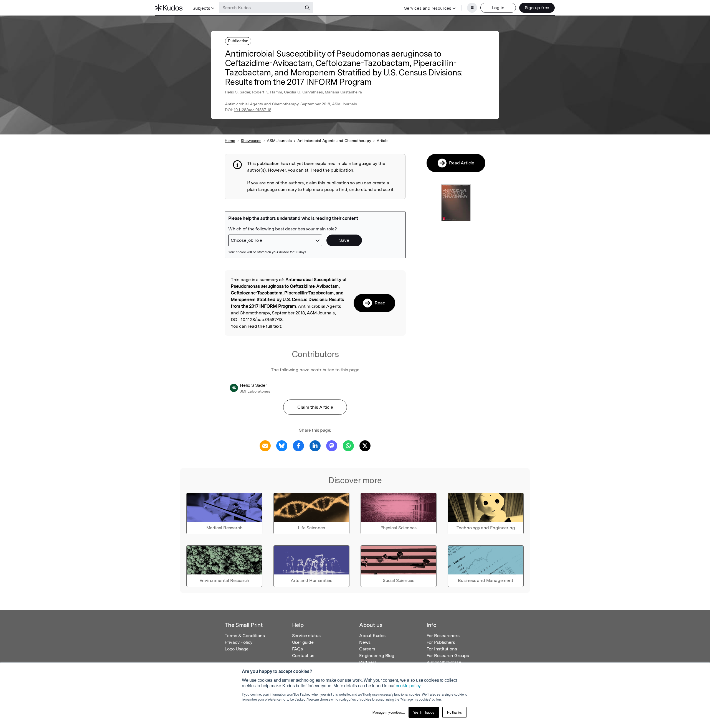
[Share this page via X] (365, 445)
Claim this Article (315, 407)
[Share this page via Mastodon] (332, 445)
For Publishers (441, 642)
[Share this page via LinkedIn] (315, 445)
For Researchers (443, 635)
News (365, 642)
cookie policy (408, 685)
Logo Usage (236, 649)
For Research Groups (448, 655)
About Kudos (372, 635)
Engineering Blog (376, 655)
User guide (303, 642)
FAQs (297, 649)
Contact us (303, 655)
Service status (306, 635)
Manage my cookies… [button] (388, 712)
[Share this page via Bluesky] (282, 445)
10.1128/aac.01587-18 (252, 110)
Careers (367, 649)
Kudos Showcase (444, 662)
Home (230, 140)
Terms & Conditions (245, 635)
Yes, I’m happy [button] (423, 712)
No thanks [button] (454, 712)
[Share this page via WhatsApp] (348, 445)
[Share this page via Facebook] (298, 445)
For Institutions (442, 649)
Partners (367, 662)
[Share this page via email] (265, 445)
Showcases (251, 140)
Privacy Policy (238, 642)
